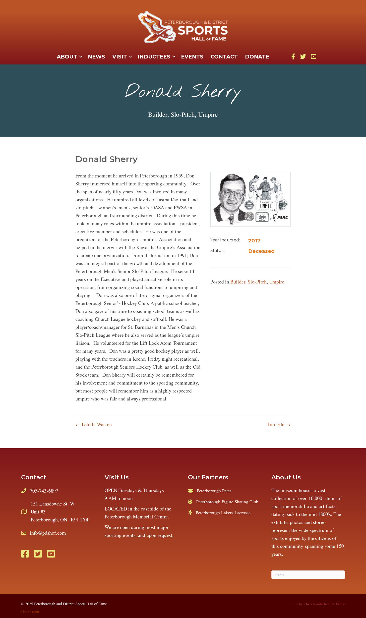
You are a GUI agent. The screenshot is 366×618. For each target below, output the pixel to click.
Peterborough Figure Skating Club (227, 502)
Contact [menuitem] (224, 57)
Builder (157, 114)
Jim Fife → (279, 424)
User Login (30, 611)
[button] (80, 56)
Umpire (208, 114)
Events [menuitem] (192, 57)
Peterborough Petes (214, 491)
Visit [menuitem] (119, 57)
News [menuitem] (96, 57)
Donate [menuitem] (257, 57)
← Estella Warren (93, 424)
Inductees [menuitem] (154, 57)
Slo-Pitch (183, 114)
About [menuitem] (67, 57)
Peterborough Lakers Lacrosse (223, 512)
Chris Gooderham (317, 604)
